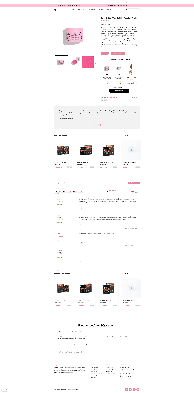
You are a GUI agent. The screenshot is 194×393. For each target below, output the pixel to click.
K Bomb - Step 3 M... (106, 162)
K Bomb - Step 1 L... (61, 162)
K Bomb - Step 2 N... (83, 162)
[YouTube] (79, 5)
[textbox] (91, 183)
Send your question (134, 183)
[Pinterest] (74, 5)
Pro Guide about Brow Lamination (96, 376)
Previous (53, 63)
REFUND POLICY (110, 369)
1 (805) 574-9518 (59, 5)
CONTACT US (94, 371)
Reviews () (103, 22)
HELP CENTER (94, 367)
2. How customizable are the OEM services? (72, 345)
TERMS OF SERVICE (110, 373)
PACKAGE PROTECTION (96, 373)
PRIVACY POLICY (110, 367)
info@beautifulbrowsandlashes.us (128, 369)
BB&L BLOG (94, 369)
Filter (58, 193)
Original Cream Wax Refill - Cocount (119, 78)
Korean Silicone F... (129, 162)
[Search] (126, 10)
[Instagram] (77, 5)
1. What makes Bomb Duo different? (70, 332)
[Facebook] (72, 5)
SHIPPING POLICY (110, 371)
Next (95, 63)
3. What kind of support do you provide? (71, 352)
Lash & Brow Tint (131, 77)
